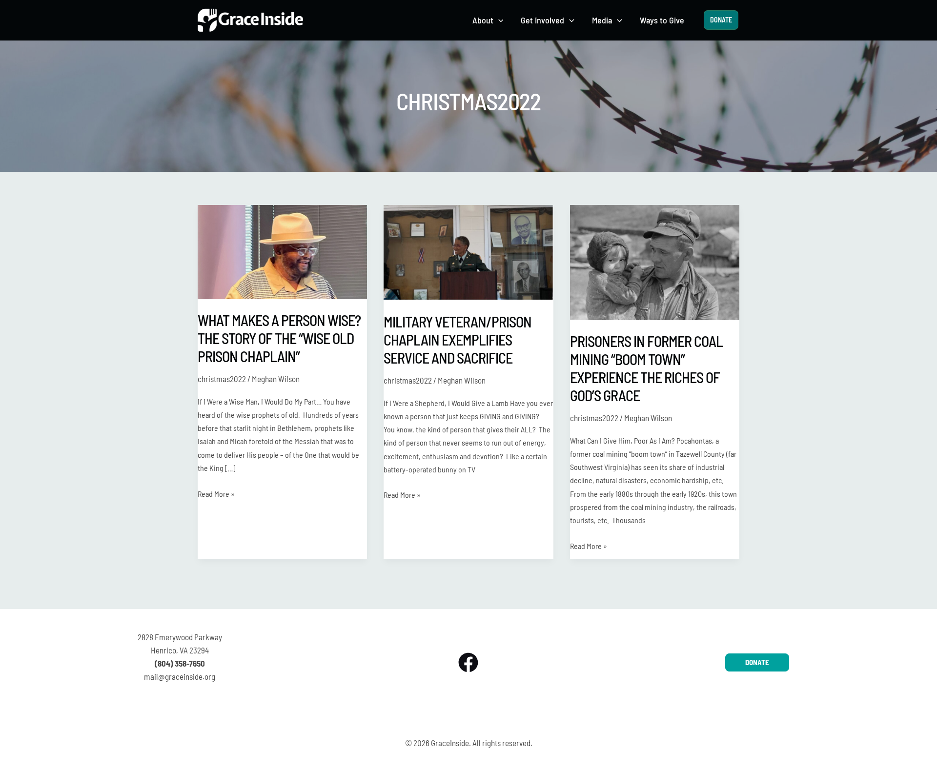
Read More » (216, 492)
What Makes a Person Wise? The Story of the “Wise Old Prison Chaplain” (279, 338)
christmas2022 (222, 379)
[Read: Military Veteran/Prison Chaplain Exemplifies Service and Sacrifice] (468, 251)
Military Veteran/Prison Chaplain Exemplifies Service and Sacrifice (457, 339)
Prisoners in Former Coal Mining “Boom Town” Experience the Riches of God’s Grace (646, 368)
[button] (498, 20)
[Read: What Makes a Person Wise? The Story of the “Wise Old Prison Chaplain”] (282, 251)
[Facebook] (468, 662)
